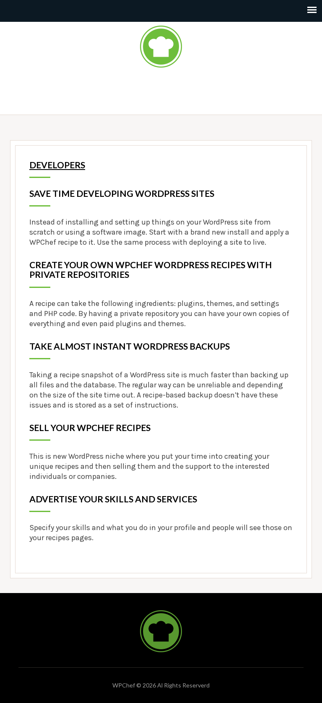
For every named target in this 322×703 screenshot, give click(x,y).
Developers (57, 165)
